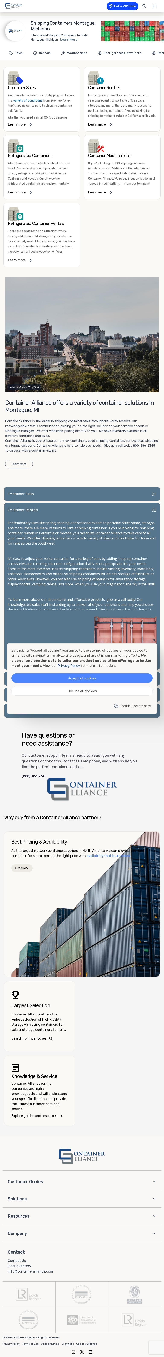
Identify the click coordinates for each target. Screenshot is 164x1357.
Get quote (22, 868)
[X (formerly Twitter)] (82, 1351)
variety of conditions (27, 100)
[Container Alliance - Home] (82, 1156)
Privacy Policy (11, 1343)
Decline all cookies (82, 691)
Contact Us (17, 1261)
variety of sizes (100, 538)
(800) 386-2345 (34, 776)
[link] (41, 99)
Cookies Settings (86, 1343)
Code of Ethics (50, 1343)
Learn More (68, 39)
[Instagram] (73, 1351)
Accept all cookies (82, 678)
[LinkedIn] (90, 1351)
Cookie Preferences (135, 706)
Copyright (68, 1343)
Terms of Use (30, 1343)
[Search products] (144, 6)
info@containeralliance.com (30, 1271)
